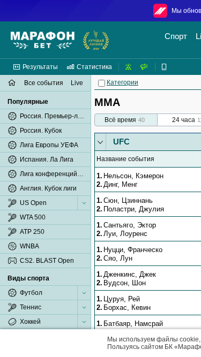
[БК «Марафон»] (43, 40)
